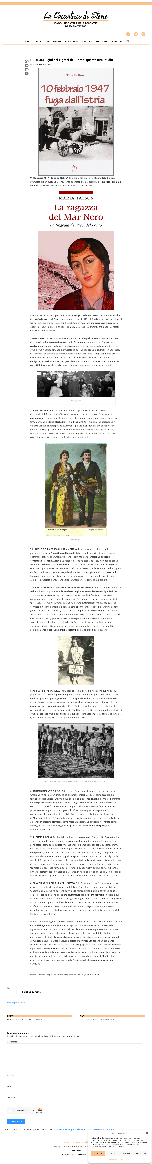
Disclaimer (76, 1151)
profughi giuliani (86, 975)
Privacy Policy (124, 1159)
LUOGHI (37, 41)
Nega (113, 1153)
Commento (13, 1041)
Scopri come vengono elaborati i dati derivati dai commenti (84, 1129)
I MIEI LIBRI (87, 41)
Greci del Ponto (58, 975)
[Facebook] (26, 61)
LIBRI (47, 41)
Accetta (98, 1153)
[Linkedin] (26, 69)
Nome (10, 1075)
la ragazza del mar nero (72, 975)
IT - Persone (41, 975)
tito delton (95, 975)
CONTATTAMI (117, 41)
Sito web (11, 1097)
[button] (147, 1133)
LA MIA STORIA (71, 41)
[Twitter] (26, 65)
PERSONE (57, 41)
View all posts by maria (17, 1002)
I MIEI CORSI (101, 41)
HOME (27, 41)
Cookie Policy (113, 1159)
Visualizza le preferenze (135, 1153)
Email (10, 1086)
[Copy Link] (26, 73)
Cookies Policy (84, 1154)
